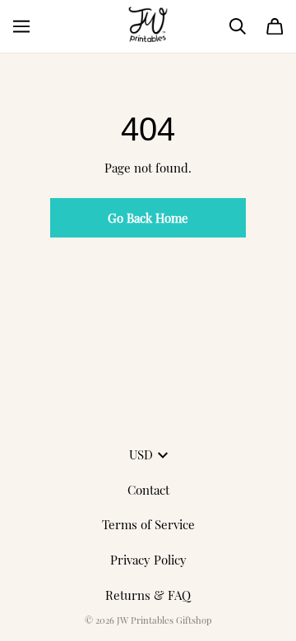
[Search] (237, 26)
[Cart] (274, 26)
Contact (148, 490)
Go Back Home (148, 218)
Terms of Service (148, 524)
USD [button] (141, 454)
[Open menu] (21, 26)
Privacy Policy (148, 559)
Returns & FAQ (148, 595)
